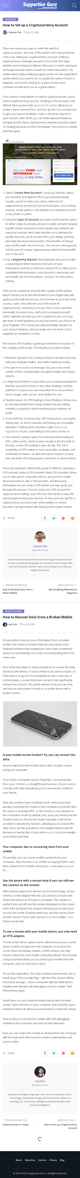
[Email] (72, 518)
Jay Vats (13, 624)
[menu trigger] (7, 5)
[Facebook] (44, 518)
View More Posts (40, 550)
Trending (10, 19)
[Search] (73, 5)
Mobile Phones (13, 611)
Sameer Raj (15, 32)
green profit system (45, 105)
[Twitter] (54, 518)
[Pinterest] (63, 518)
